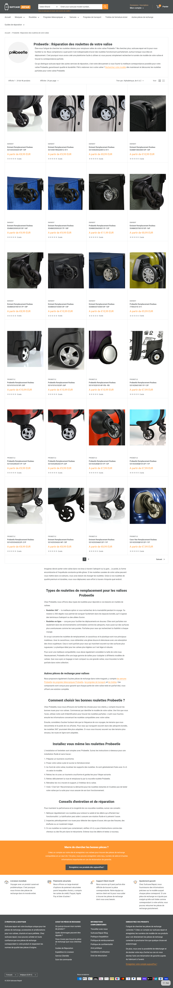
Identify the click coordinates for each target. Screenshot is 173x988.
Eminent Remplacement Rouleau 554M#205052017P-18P (61, 227)
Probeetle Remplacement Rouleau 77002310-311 (143, 305)
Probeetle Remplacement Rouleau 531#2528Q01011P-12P (102, 462)
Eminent (10, 144)
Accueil (8, 17)
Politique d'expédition (99, 937)
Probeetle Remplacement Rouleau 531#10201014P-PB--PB (102, 384)
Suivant (159, 559)
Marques (18, 17)
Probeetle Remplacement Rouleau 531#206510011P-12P (143, 384)
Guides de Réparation (64, 948)
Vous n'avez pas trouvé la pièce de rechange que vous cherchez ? (68, 942)
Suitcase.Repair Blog (99, 933)
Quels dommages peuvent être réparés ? (67, 934)
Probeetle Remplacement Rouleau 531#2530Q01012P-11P (143, 462)
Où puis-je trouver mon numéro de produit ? (68, 927)
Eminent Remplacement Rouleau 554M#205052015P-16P (20, 227)
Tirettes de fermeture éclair (116, 17)
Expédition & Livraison (64, 952)
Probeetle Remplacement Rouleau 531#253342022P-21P (20, 541)
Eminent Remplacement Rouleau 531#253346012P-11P (101, 541)
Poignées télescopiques (53, 17)
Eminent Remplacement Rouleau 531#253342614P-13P (61, 541)
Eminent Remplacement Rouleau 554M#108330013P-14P (142, 148)
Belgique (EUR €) (26, 975)
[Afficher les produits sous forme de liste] (164, 81)
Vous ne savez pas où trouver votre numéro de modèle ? (54, 11)
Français (9, 975)
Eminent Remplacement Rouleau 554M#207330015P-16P (101, 305)
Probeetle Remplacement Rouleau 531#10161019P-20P (20, 384)
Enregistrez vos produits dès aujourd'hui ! (86, 867)
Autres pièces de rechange (142, 17)
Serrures (73, 17)
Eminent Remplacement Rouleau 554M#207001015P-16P (142, 227)
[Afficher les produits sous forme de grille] (160, 81)
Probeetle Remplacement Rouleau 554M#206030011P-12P (102, 227)
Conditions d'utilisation (100, 952)
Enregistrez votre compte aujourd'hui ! (141, 964)
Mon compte (136, 8)
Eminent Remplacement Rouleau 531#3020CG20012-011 (101, 148)
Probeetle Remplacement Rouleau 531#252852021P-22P (61, 462)
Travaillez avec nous (99, 929)
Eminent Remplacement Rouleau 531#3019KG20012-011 (61, 148)
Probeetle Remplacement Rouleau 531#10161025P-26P (61, 384)
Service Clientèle (62, 956)
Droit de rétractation (99, 956)
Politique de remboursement (102, 940)
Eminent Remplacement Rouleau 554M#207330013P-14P (61, 305)
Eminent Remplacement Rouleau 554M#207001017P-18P (20, 305)
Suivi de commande (63, 959)
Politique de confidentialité (102, 944)
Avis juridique (96, 948)
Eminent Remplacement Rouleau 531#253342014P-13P (20, 148)
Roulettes (33, 17)
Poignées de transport (92, 17)
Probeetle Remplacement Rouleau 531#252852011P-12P (20, 462)
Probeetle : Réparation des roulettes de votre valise (30, 33)
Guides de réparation (13, 25)
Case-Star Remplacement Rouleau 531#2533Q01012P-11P (143, 541)
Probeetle (11, 379)
